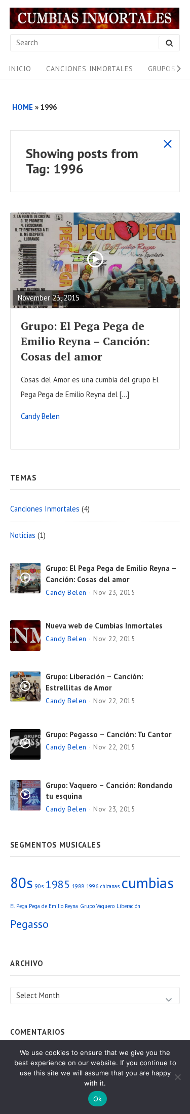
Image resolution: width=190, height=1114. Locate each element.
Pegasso (29, 924)
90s (39, 886)
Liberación (128, 906)
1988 (78, 886)
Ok (97, 1099)
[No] (177, 1077)
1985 (58, 884)
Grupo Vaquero (97, 906)
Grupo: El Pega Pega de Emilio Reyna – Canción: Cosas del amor (85, 341)
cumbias (148, 882)
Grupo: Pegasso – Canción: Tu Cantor (108, 734)
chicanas (110, 886)
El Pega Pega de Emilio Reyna (44, 906)
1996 (92, 886)
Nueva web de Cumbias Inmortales (104, 625)
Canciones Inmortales (89, 68)
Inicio (20, 68)
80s (21, 882)
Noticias (22, 535)
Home (22, 107)
